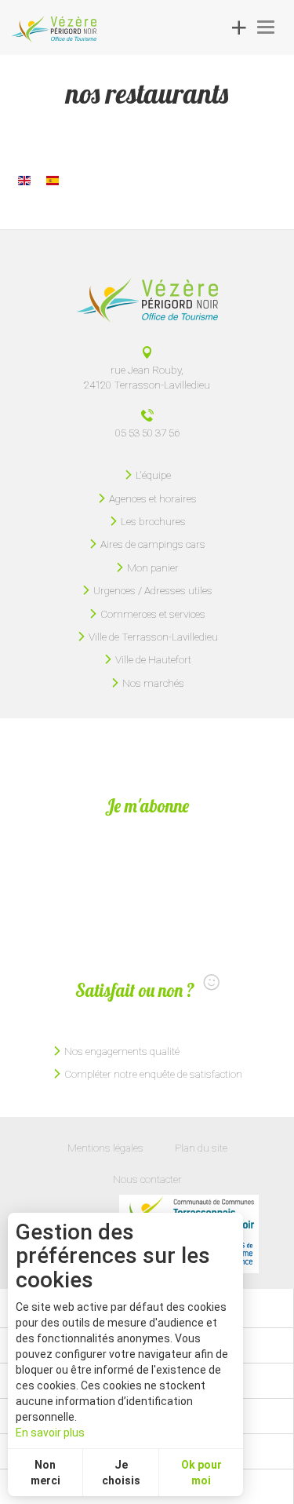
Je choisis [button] (121, 1472)
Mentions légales (105, 1147)
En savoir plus (50, 1432)
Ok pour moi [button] (201, 1472)
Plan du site (201, 1147)
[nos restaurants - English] (24, 180)
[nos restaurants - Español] (52, 180)
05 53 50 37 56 (147, 432)
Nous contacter (147, 1179)
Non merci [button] (45, 1472)
